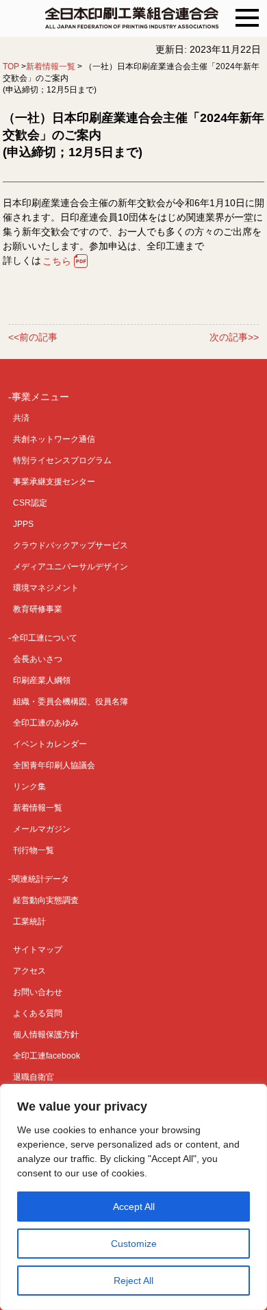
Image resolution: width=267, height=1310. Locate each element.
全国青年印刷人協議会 (54, 765)
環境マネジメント (46, 588)
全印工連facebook (46, 1056)
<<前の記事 (33, 337)
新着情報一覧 (50, 66)
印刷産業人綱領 (42, 680)
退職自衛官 (33, 1077)
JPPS (23, 524)
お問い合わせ (37, 992)
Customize (134, 1243)
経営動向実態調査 (46, 900)
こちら (56, 261)
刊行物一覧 (33, 850)
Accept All (134, 1206)
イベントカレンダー (50, 744)
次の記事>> (234, 337)
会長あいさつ (37, 659)
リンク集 (29, 786)
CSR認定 (30, 503)
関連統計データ (40, 879)
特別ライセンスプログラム (62, 460)
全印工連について (44, 638)
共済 (21, 418)
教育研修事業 (37, 609)
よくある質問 (37, 1013)
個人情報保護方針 (46, 1034)
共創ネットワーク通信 (54, 439)
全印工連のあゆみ (46, 723)
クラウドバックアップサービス (70, 545)
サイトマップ (37, 949)
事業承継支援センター (54, 481)
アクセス (29, 971)
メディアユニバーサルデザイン (70, 566)
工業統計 (29, 921)
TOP (11, 66)
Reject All (133, 1280)
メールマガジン (42, 829)
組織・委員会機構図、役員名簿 (70, 701)
